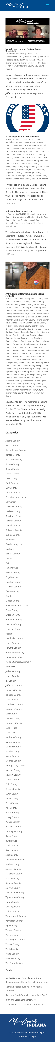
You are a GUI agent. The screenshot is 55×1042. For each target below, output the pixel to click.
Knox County (18, 344)
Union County (18, 383)
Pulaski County (12, 368)
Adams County (37, 298)
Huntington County (28, 335)
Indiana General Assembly (18, 661)
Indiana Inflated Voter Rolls (19, 211)
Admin (11, 139)
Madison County (19, 350)
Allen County (34, 139)
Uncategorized (13, 906)
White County (25, 179)
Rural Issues (11, 840)
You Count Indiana (40, 179)
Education (44, 57)
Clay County (11, 487)
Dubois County (34, 317)
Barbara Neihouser (16, 53)
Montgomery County (14, 166)
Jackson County (20, 338)
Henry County (42, 332)
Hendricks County (20, 154)
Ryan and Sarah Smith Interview (21, 999)
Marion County (32, 160)
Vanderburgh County (32, 172)
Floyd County (19, 151)
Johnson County (19, 157)
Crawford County (33, 310)
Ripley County (11, 371)
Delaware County (20, 148)
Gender (9, 596)
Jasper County (34, 338)
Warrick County (12, 179)
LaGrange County (14, 709)
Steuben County (19, 377)
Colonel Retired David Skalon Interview (24, 1004)
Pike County (10, 169)
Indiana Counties (14, 657)
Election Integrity (35, 148)
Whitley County (13, 958)
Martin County (19, 163)
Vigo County (27, 175)
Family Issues (12, 567)
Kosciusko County (34, 157)
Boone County (30, 142)
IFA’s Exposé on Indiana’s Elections (22, 136)
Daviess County (13, 511)
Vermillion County (13, 175)
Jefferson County (20, 341)
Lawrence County (14, 723)
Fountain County (25, 323)
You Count (12, 298)
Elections (9, 60)
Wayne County (12, 944)
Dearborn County (31, 57)
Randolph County (40, 368)
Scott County (11, 66)
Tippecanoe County (14, 172)
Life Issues (32, 63)
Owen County (25, 362)
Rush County (23, 371)
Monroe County (32, 163)
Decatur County (35, 313)
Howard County (35, 154)
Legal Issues (11, 727)
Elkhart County (28, 320)
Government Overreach (17, 605)
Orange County (12, 362)
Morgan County (30, 166)
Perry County (12, 803)
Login (33, 1036)
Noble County (25, 359)
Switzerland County (25, 66)
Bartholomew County (14, 142)
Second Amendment (15, 859)
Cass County (24, 307)
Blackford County (13, 304)
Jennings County (19, 63)
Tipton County (12, 902)
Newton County (12, 359)
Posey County (42, 365)
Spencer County (19, 374)
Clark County (18, 145)
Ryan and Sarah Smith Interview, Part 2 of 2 (26, 995)
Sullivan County (34, 377)
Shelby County (12, 864)
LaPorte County (19, 160)
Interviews (30, 60)
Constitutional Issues (14, 57)
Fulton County (11, 326)
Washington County (28, 390)
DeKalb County (13, 525)
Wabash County (39, 175)
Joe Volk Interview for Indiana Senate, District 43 (24, 50)
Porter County (22, 169)
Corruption (11, 501)
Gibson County (24, 326)
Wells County (18, 393)
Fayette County (42, 320)
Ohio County (42, 63)
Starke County (12, 878)
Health (22, 60)
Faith (16, 60)
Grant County (37, 326)
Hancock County (35, 220)
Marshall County (13, 746)
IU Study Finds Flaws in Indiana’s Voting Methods (25, 295)
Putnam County (25, 368)
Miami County (32, 353)
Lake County (27, 223)
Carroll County (12, 307)
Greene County (12, 329)
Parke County (37, 362)
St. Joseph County (36, 169)
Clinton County (19, 310)
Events (9, 558)
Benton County (37, 301)
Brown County (40, 304)
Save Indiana (12, 850)
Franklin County (39, 323)
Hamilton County (33, 151)
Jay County (11, 680)
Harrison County (12, 332)
